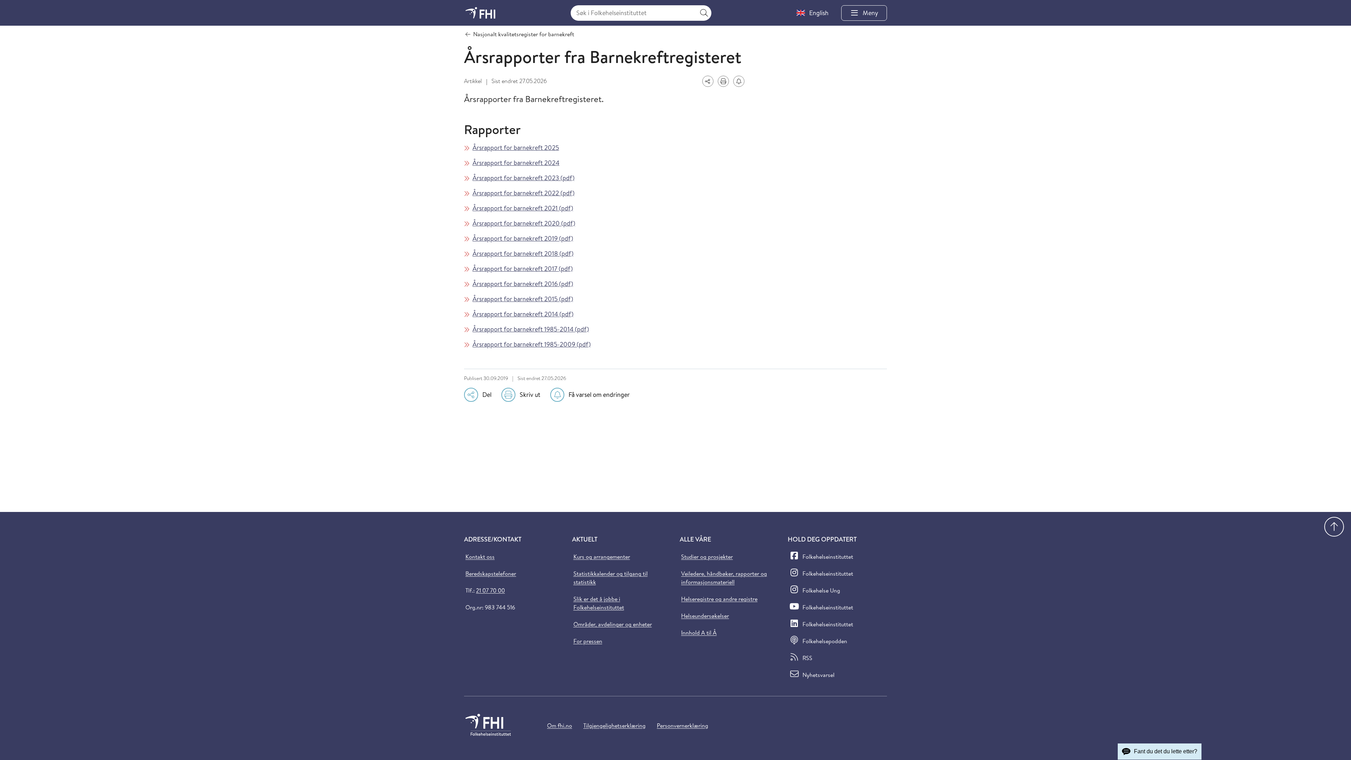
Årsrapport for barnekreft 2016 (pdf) (522, 283)
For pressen (587, 641)
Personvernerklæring (682, 725)
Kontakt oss (480, 556)
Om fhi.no (559, 725)
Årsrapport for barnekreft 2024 (515, 162)
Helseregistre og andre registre (719, 599)
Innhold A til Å (699, 632)
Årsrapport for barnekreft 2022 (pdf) (523, 193)
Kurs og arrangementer (601, 556)
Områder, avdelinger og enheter (612, 624)
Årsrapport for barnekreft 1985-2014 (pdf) (530, 329)
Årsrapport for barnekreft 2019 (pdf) (522, 238)
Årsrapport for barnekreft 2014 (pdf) (522, 314)
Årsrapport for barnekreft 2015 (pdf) (522, 298)
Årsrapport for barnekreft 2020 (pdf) (523, 223)
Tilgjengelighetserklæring (614, 725)
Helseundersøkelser (705, 616)
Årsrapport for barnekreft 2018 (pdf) (522, 253)
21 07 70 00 (490, 590)
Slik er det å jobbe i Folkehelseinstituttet (598, 603)
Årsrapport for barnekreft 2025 (515, 147)
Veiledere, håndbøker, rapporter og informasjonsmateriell (724, 578)
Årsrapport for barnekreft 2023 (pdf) (523, 177)
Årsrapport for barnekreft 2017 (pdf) (522, 268)
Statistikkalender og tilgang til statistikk (610, 578)
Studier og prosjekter (707, 556)
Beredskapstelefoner (490, 573)
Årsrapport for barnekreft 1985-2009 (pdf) (531, 344)
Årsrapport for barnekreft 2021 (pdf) (522, 208)
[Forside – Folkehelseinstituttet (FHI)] (480, 12)
